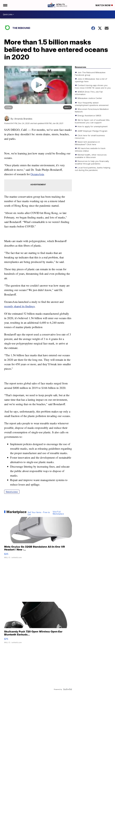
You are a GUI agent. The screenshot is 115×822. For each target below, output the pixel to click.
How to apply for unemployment (92, 126)
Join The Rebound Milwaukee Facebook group (90, 73)
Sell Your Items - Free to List (39, 513)
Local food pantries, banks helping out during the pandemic (92, 168)
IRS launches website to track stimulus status (90, 149)
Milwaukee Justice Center (89, 98)
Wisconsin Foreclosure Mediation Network (92, 110)
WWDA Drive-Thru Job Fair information (89, 93)
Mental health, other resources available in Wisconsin (91, 156)
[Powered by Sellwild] (67, 689)
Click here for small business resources (90, 136)
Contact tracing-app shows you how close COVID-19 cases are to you (93, 86)
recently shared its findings (19, 306)
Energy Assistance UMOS (89, 115)
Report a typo (12, 492)
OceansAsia (37, 174)
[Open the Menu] (5, 5)
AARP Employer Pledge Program (92, 131)
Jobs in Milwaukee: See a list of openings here (91, 80)
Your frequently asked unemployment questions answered (91, 103)
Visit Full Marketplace (58, 513)
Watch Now (103, 5)
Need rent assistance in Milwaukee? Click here (87, 143)
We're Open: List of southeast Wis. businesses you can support (92, 121)
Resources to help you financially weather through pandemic (92, 162)
